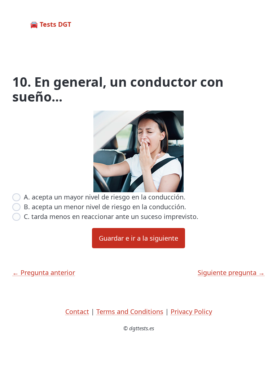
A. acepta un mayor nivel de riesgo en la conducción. (104, 197)
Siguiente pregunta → (231, 272)
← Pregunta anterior (43, 272)
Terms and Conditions (129, 311)
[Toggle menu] (258, 24)
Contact (77, 311)
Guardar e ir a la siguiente (138, 238)
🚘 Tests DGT (50, 24)
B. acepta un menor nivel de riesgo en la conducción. (105, 206)
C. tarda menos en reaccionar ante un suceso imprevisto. (111, 216)
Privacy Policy (191, 311)
